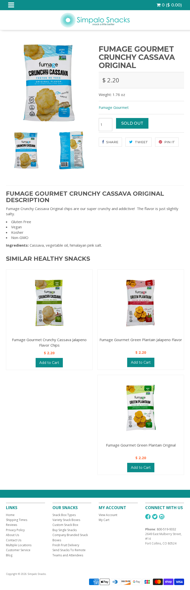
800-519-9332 (166, 529)
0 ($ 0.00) (171, 4)
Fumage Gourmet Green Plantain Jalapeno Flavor (140, 339)
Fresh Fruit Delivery (65, 545)
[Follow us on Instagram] (162, 517)
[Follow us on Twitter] (155, 517)
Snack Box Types (64, 515)
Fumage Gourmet (114, 107)
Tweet (141, 142)
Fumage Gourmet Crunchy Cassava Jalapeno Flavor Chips (49, 342)
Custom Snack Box (65, 525)
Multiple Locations (18, 545)
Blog (9, 555)
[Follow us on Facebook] (148, 517)
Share (111, 142)
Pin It (169, 142)
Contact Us (13, 540)
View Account (108, 515)
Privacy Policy (15, 530)
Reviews (11, 525)
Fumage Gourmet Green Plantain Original (141, 445)
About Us (12, 535)
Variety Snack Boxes (66, 520)
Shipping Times (16, 520)
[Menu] (11, 5)
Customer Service (18, 550)
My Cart (104, 520)
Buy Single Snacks (64, 530)
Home (10, 515)
